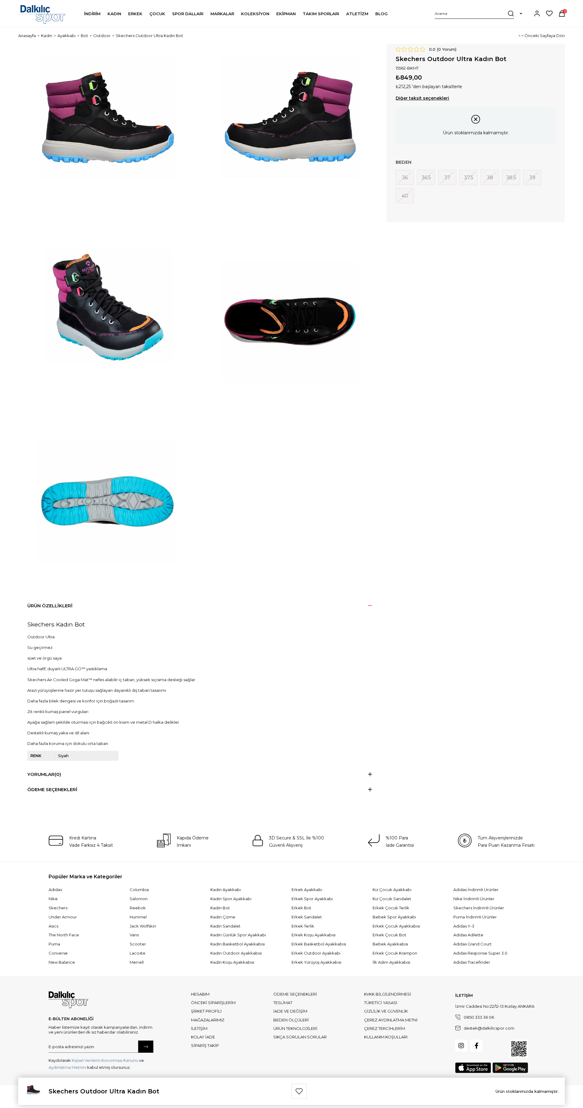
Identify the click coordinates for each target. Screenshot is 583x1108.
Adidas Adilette (468, 934)
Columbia (139, 889)
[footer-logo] (68, 999)
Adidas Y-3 (463, 926)
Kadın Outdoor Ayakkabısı (236, 953)
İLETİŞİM (199, 1028)
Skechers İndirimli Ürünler (478, 907)
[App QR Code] (519, 1049)
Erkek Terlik (303, 926)
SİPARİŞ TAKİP (205, 1045)
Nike (53, 898)
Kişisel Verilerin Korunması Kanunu (105, 1060)
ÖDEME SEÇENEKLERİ (295, 994)
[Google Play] (510, 1067)
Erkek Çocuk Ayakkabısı (396, 926)
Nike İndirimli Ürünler (473, 898)
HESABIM (200, 994)
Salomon (139, 898)
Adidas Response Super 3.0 (480, 953)
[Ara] (511, 13)
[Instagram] (461, 1046)
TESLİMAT (282, 1002)
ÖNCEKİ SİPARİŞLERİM (213, 1002)
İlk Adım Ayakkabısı (391, 962)
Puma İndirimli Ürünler (475, 916)
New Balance (62, 962)
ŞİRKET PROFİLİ (206, 1011)
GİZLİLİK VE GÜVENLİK (386, 1011)
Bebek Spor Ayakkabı (394, 916)
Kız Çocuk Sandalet (392, 898)
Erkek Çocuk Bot (389, 934)
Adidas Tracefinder (471, 962)
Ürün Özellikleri (50, 606)
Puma (54, 944)
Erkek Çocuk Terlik (391, 907)
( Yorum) (446, 49)
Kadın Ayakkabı (225, 889)
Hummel (138, 916)
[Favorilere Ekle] (299, 1091)
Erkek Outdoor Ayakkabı (316, 953)
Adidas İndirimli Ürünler (476, 889)
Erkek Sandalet (307, 916)
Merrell (137, 962)
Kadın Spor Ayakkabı (230, 898)
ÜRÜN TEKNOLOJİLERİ (295, 1028)
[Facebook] (476, 1046)
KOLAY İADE (203, 1036)
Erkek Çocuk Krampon (395, 953)
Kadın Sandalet (225, 926)
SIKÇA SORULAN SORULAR (300, 1036)
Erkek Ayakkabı (307, 889)
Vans (134, 934)
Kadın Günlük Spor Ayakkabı (238, 934)
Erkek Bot (301, 907)
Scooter (138, 944)
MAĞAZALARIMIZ (207, 1019)
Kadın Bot (220, 907)
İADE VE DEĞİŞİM (290, 1011)
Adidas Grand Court (472, 944)
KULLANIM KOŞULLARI (385, 1036)
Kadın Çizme (222, 916)
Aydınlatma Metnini (67, 1067)
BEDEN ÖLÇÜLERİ (291, 1019)
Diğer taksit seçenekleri (422, 98)
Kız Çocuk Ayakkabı (392, 889)
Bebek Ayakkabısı (390, 944)
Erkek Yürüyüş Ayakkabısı (316, 962)
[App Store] (473, 1067)
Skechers (58, 907)
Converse (58, 953)
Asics (53, 926)
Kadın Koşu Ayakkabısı (232, 962)
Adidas (55, 889)
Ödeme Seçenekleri (52, 789)
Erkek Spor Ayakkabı (312, 898)
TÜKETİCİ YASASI (380, 1002)
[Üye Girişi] (537, 13)
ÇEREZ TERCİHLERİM (384, 1028)
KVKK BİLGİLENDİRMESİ (387, 994)
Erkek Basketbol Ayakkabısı (319, 944)
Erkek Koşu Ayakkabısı (314, 934)
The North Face (64, 934)
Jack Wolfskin (143, 926)
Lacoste (137, 953)
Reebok (138, 907)
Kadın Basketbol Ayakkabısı (237, 944)
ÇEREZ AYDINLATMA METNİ (391, 1019)
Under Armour (63, 916)
